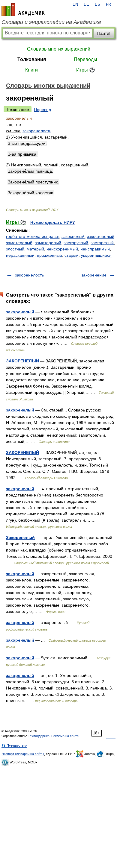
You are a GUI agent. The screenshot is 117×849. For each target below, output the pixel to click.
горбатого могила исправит (32, 236)
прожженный (49, 255)
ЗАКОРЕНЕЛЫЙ (22, 361)
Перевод (42, 109)
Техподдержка (39, 736)
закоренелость (36, 130)
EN (75, 4)
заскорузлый (76, 242)
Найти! (103, 33)
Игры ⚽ (85, 69)
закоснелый (73, 236)
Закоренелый (20, 537)
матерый (35, 249)
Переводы (85, 59)
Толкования (31, 59)
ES (97, 4)
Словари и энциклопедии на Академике (51, 22)
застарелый (102, 242)
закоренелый (20, 311)
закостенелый (100, 236)
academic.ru (23, 9)
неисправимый (95, 249)
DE (86, 4)
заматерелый (19, 242)
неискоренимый (62, 249)
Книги (31, 69)
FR (108, 4)
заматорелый (48, 242)
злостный (15, 249)
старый (71, 255)
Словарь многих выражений (58, 48)
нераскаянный (20, 255)
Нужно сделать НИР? (52, 222)
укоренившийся (96, 255)
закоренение (93, 275)
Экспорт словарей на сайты (23, 754)
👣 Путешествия (14, 745)
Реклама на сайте (65, 736)
